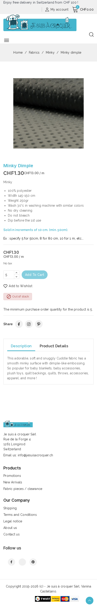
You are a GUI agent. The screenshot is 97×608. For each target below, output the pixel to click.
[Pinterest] (39, 324)
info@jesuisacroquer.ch (35, 455)
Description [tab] (21, 346)
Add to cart (34, 275)
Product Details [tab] (54, 346)
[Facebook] (19, 324)
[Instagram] (29, 324)
